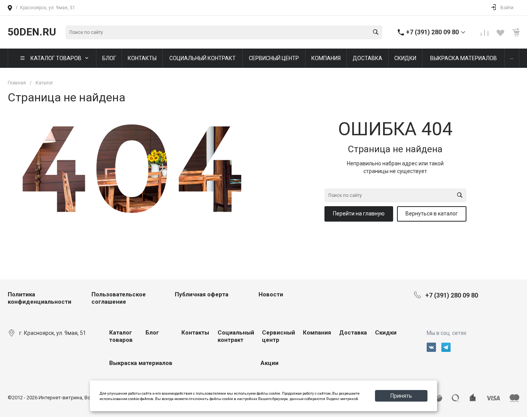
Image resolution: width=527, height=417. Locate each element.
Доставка (353, 332)
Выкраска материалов (140, 363)
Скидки (386, 332)
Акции (269, 363)
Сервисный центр (278, 336)
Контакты (195, 332)
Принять (401, 396)
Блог (152, 332)
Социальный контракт (236, 336)
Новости (270, 294)
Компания (317, 332)
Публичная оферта (201, 294)
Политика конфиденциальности (39, 298)
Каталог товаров (121, 336)
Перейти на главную (359, 213)
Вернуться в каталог (431, 213)
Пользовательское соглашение (118, 298)
